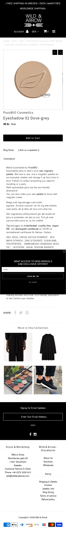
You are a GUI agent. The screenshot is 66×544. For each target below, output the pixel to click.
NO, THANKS (33, 282)
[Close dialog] (64, 251)
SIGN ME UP (33, 276)
